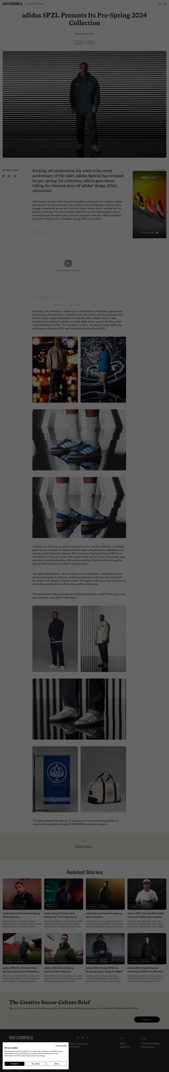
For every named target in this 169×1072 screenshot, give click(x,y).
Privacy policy (61, 1045)
